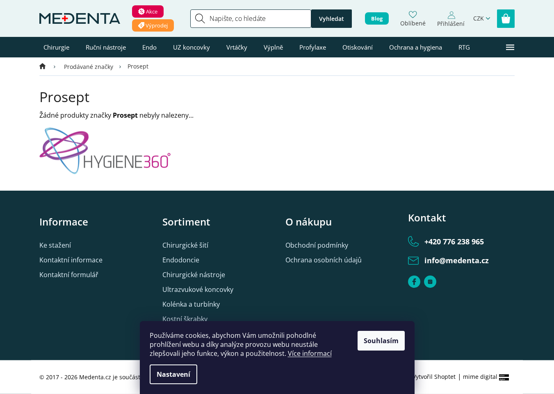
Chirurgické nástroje (193, 274)
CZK (478, 18)
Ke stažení (55, 245)
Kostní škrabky (184, 318)
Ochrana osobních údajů (323, 259)
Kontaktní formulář (68, 274)
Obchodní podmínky (316, 245)
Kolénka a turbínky (191, 304)
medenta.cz (430, 282)
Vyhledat (331, 19)
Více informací (310, 353)
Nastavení (173, 374)
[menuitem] (56, 47)
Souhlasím (381, 340)
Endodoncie (180, 259)
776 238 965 (454, 241)
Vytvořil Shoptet (434, 376)
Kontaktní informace (71, 259)
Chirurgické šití (185, 245)
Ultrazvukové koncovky (197, 289)
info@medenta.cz (456, 260)
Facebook (414, 282)
